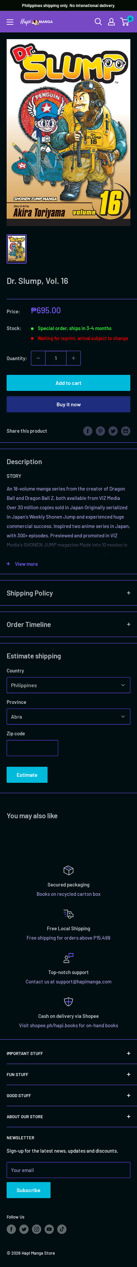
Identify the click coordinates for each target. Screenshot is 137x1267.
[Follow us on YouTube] (49, 1229)
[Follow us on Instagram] (36, 1229)
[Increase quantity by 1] (73, 358)
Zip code (16, 733)
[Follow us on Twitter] (24, 1229)
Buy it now (69, 404)
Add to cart (68, 383)
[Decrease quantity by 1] (38, 358)
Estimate (27, 774)
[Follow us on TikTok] (62, 1229)
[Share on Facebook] (87, 431)
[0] (125, 22)
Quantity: (17, 358)
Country (15, 670)
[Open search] (98, 21)
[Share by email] (125, 431)
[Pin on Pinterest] (100, 431)
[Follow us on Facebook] (11, 1229)
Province (16, 702)
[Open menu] (10, 22)
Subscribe (29, 1190)
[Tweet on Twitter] (113, 431)
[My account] (111, 21)
